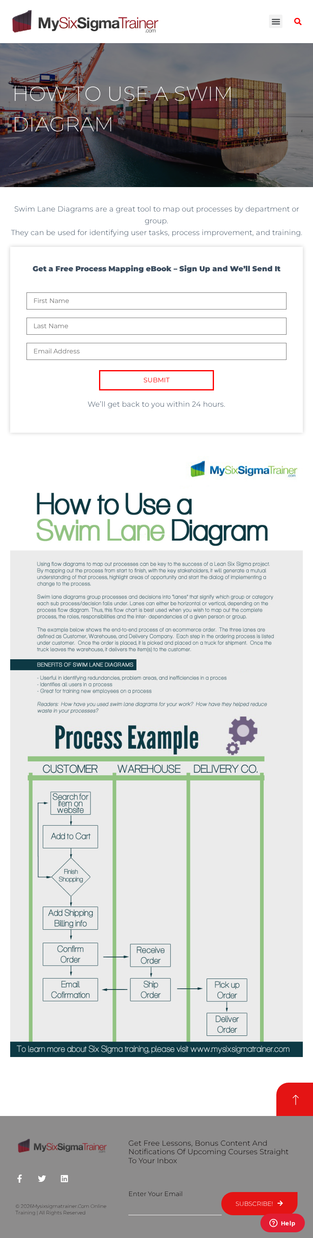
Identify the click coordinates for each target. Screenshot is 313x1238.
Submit (156, 380)
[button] (275, 21)
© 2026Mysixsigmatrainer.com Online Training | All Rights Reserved (60, 1209)
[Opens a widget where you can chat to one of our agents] (282, 1224)
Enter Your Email (155, 1194)
